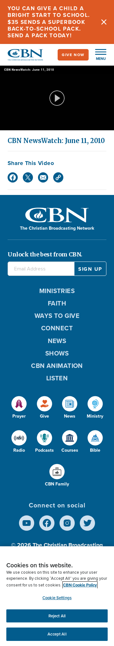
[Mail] (43, 177)
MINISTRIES (57, 291)
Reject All (57, 616)
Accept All (57, 634)
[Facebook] (13, 177)
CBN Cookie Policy (80, 585)
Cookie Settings (57, 598)
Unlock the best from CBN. (45, 254)
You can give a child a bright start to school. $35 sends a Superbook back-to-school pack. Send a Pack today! (49, 21)
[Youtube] (26, 523)
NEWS (57, 341)
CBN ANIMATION (57, 365)
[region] (57, 596)
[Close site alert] (103, 22)
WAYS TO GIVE (57, 315)
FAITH (57, 303)
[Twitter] (28, 177)
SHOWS (57, 353)
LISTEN (57, 378)
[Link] (58, 177)
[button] (97, 55)
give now (73, 55)
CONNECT (57, 328)
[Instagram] (67, 523)
